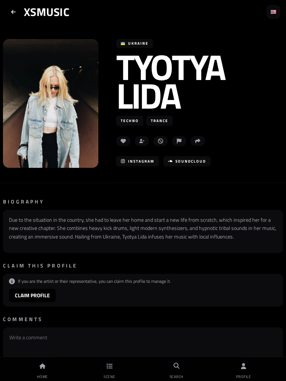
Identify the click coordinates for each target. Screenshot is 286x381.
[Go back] (13, 11)
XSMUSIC (46, 12)
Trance (159, 121)
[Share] (198, 141)
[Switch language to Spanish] (273, 12)
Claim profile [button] (32, 295)
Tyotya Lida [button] (170, 81)
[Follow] (142, 141)
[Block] (160, 141)
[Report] (179, 141)
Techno (130, 121)
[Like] (123, 141)
